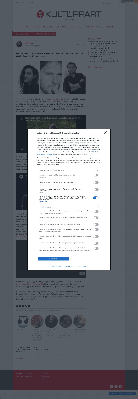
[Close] (106, 133)
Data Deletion (56, 266)
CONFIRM (53, 258)
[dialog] (69, 199)
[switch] (96, 175)
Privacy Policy (81, 266)
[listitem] (69, 170)
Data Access (69, 266)
